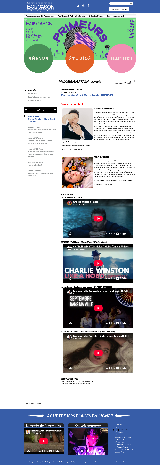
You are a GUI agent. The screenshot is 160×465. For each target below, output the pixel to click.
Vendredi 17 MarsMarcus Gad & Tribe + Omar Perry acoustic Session (40, 140)
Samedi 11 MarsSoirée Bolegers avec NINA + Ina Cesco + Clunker (42, 130)
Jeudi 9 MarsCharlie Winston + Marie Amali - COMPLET (42, 119)
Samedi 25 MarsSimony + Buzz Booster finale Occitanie (40, 173)
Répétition (120, 432)
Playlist (118, 434)
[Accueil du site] (39, 3)
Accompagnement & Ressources (40, 16)
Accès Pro (120, 452)
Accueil (119, 425)
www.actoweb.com (102, 462)
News (118, 427)
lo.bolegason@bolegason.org (71, 462)
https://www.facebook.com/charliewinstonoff (78, 381)
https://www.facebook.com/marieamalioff (76, 384)
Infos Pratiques (122, 447)
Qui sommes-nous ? (124, 449)
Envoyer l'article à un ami (33, 404)
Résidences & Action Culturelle (71, 16)
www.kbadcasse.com (126, 462)
